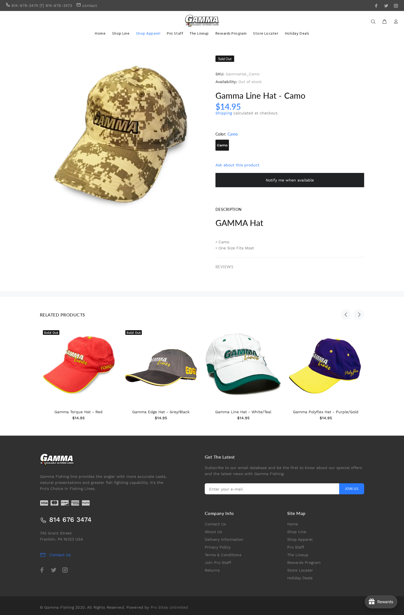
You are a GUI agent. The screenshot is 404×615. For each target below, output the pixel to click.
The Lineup (297, 555)
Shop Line (296, 531)
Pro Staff (295, 547)
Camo (222, 145)
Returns (212, 570)
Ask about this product (237, 165)
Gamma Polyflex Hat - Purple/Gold (325, 412)
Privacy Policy (218, 547)
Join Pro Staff (218, 562)
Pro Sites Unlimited (169, 607)
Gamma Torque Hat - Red (78, 412)
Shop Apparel (299, 539)
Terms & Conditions (223, 555)
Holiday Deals (299, 578)
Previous (346, 314)
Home (292, 524)
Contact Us (215, 524)
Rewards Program (303, 562)
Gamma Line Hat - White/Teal (243, 412)
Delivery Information (224, 539)
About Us (213, 531)
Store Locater (300, 570)
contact (89, 5)
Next (359, 314)
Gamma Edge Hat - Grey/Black (161, 412)
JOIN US (351, 489)
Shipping (223, 113)
